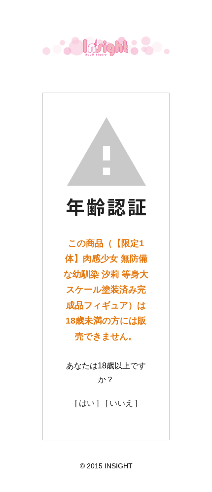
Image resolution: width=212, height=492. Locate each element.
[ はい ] (87, 403)
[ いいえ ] (121, 403)
